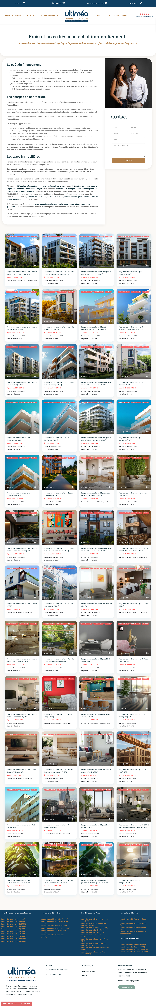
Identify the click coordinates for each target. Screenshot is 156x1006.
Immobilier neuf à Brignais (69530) (133, 944)
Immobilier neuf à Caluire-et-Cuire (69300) (133, 920)
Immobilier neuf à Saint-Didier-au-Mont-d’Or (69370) (93, 944)
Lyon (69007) (12, 266)
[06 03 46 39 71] (141, 3)
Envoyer (128, 160)
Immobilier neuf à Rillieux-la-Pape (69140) (133, 928)
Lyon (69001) (124, 874)
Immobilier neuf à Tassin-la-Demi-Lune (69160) (93, 953)
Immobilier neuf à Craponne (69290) (94, 928)
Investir (18, 15)
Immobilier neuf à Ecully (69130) (92, 932)
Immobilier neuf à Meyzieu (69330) (54, 926)
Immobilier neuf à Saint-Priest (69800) (55, 928)
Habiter (7, 15)
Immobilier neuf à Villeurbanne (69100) (52, 936)
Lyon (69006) (12, 874)
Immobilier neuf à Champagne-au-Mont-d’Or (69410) (93, 924)
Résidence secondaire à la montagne (40, 15)
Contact (124, 15)
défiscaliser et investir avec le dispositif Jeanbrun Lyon (40, 186)
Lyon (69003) (124, 266)
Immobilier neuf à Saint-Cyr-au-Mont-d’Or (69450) (94, 940)
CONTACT (18, 3)
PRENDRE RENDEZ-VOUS (96, 3)
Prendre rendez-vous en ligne (16, 1004)
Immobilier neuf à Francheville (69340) (91, 936)
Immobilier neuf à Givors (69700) (132, 947)
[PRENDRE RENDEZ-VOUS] (106, 3)
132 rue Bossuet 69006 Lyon (57, 970)
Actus (116, 15)
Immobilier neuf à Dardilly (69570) (93, 930)
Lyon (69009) (124, 708)
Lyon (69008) (87, 266)
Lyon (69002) (12, 432)
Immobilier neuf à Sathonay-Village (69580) (133, 924)
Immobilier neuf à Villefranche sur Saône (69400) (133, 933)
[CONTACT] (24, 3)
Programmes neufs (104, 15)
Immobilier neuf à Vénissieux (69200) (134, 952)
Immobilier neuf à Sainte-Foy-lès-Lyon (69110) (94, 948)
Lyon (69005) (50, 321)
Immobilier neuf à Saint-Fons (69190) (134, 949)
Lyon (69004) (50, 487)
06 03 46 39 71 (134, 3)
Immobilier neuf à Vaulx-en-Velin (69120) (53, 931)
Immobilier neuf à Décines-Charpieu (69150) (54, 922)
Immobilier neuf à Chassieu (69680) (54, 919)
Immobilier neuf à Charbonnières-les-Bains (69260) (94, 920)
